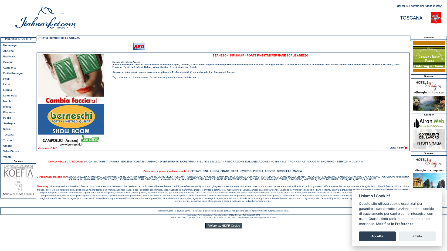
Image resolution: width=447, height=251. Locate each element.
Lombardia (10, 95)
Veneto (7, 156)
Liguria (7, 90)
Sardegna (9, 123)
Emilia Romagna (13, 73)
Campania (9, 67)
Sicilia (6, 129)
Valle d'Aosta (11, 151)
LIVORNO (246, 171)
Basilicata (9, 56)
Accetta (377, 236)
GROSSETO (284, 171)
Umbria (7, 145)
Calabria (8, 62)
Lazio (6, 84)
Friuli (6, 78)
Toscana (8, 134)
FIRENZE (195, 171)
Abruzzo (8, 51)
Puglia (7, 117)
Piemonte (9, 112)
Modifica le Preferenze (394, 224)
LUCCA (214, 171)
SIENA (234, 171)
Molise (7, 106)
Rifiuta (417, 236)
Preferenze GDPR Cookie (223, 225)
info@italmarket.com (266, 217)
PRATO (224, 171)
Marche (7, 101)
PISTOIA (258, 171)
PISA (206, 171)
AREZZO (270, 171)
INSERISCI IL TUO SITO (18, 39)
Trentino (8, 140)
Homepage (10, 45)
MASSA (297, 171)
